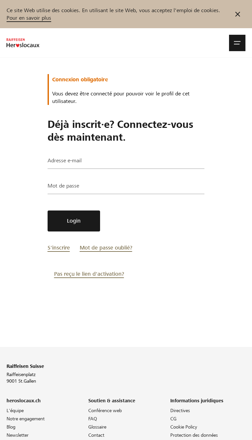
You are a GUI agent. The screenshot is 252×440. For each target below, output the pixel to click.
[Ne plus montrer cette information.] (237, 14)
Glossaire (97, 427)
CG (173, 418)
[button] (237, 43)
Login (74, 221)
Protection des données (194, 435)
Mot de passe (63, 186)
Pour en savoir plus (29, 18)
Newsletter (18, 435)
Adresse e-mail (65, 160)
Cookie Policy (183, 427)
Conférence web (105, 410)
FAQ (92, 418)
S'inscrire (59, 248)
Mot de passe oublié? (106, 248)
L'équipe (15, 410)
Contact (96, 435)
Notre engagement (26, 418)
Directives (180, 410)
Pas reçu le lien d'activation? (89, 274)
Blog (11, 427)
